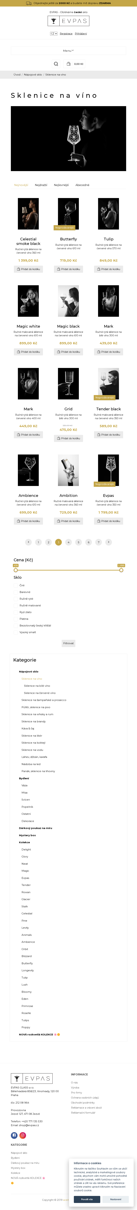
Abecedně (82, 185)
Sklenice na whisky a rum (37, 714)
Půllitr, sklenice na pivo (36, 707)
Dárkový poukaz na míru (25, 1162)
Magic (25, 870)
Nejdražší (41, 185)
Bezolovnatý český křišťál (35, 625)
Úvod (17, 74)
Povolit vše (87, 1199)
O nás (74, 1082)
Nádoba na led (31, 764)
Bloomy (27, 991)
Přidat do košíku (30, 269)
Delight (26, 849)
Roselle (26, 1013)
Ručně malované (30, 605)
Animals (27, 934)
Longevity (28, 970)
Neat (25, 863)
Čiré (22, 585)
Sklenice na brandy (34, 721)
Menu (67, 50)
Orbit (25, 949)
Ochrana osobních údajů (85, 1097)
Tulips (25, 1020)
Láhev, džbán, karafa (34, 757)
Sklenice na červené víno (40, 693)
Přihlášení (81, 33)
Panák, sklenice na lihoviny (38, 771)
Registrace (66, 33)
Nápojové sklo (33, 74)
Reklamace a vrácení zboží (86, 1107)
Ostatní (26, 813)
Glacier (26, 899)
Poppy (26, 1027)
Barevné (25, 592)
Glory (25, 856)
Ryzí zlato (26, 612)
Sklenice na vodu (32, 749)
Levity (25, 927)
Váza (24, 785)
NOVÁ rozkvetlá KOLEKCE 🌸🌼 (28, 1181)
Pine (24, 920)
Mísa (24, 792)
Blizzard (27, 956)
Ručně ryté (26, 598)
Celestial (27, 913)
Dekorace (28, 821)
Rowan (26, 892)
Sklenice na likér (32, 735)
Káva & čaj (28, 728)
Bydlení (15, 1157)
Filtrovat (68, 643)
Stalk (25, 906)
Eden (25, 998)
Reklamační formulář (83, 1112)
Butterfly (27, 963)
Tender (26, 885)
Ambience (28, 941)
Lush (25, 984)
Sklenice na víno (32, 678)
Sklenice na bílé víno (37, 685)
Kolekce (15, 1173)
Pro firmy (76, 1092)
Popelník (27, 806)
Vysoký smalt (28, 632)
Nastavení (115, 1199)
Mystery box (18, 1167)
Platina (24, 619)
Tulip (25, 977)
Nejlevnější (61, 185)
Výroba (75, 1087)
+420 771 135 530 (32, 1121)
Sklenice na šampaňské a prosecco (44, 700)
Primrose (27, 1006)
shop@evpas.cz (29, 1125)
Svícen (26, 799)
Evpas (25, 878)
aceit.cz (67, 1199)
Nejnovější (21, 185)
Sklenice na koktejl (33, 742)
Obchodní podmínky (83, 1102)
